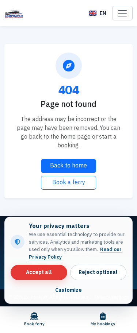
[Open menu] (122, 13)
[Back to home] (14, 13)
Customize (68, 290)
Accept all (39, 272)
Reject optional (98, 272)
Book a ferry (68, 182)
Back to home (68, 166)
